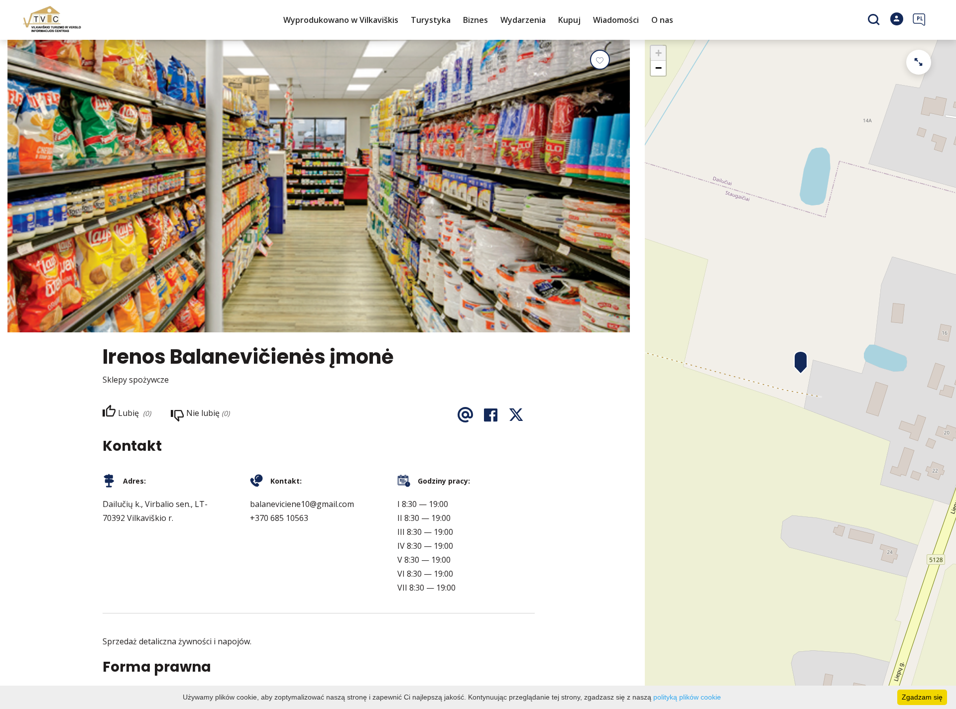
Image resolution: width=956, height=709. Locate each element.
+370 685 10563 (279, 517)
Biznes (475, 19)
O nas (662, 19)
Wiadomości (616, 19)
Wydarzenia (523, 19)
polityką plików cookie (687, 697)
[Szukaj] (875, 20)
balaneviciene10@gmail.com (302, 504)
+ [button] (658, 53)
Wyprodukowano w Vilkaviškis (340, 19)
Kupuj (569, 19)
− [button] (658, 68)
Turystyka (431, 19)
